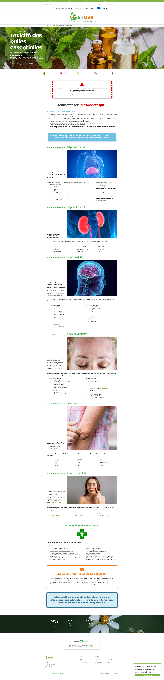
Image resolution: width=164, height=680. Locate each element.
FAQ (81, 659)
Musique (109, 662)
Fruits (48, 73)
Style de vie (96, 661)
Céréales (83, 73)
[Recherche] (99, 5)
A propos (96, 659)
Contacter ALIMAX (83, 664)
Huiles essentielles (98, 662)
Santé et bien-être (111, 661)
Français (108, 4)
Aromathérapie (54, 25)
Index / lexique (110, 659)
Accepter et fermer (147, 675)
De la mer (100, 73)
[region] (147, 670)
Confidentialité (97, 664)
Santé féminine (16, 63)
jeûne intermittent (84, 88)
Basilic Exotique (94, 388)
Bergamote (58, 502)
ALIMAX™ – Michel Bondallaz (60, 674)
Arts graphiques (110, 664)
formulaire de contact (87, 646)
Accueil (48, 25)
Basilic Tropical (104, 388)
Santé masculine (28, 63)
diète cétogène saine (71, 88)
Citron (59, 500)
